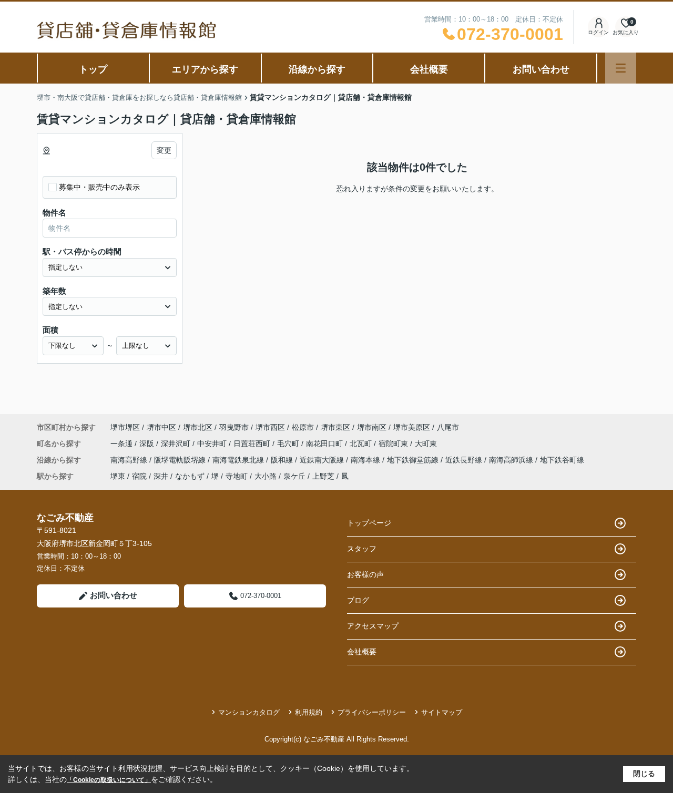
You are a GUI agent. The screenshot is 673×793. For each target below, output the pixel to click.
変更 (164, 150)
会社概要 (429, 69)
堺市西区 (270, 427)
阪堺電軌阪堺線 (181, 460)
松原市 (303, 427)
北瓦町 (362, 443)
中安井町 (213, 443)
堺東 (117, 476)
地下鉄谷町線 (562, 460)
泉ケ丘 (294, 476)
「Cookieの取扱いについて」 (109, 780)
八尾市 (448, 427)
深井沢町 (176, 443)
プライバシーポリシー (372, 712)
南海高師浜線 (512, 460)
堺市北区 (197, 427)
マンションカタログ (249, 712)
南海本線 (366, 460)
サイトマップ (441, 712)
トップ (93, 69)
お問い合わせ (541, 69)
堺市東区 (335, 427)
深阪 (147, 443)
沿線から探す (317, 69)
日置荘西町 (252, 443)
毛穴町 (289, 443)
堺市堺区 (125, 427)
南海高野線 (129, 460)
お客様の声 (365, 574)
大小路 (265, 476)
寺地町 (237, 476)
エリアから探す (205, 69)
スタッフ (361, 548)
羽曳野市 (234, 427)
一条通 (122, 443)
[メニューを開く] (620, 68)
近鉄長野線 (464, 460)
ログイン (598, 32)
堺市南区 (371, 427)
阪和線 (283, 460)
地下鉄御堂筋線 (414, 460)
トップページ (369, 523)
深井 (161, 476)
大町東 (426, 443)
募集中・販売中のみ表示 (99, 187)
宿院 (139, 476)
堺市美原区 (411, 427)
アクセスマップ (373, 626)
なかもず (190, 476)
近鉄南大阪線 (323, 460)
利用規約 (308, 712)
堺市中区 (161, 427)
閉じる (644, 773)
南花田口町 (325, 443)
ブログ (358, 600)
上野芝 (323, 476)
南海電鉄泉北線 (239, 460)
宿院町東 (394, 443)
